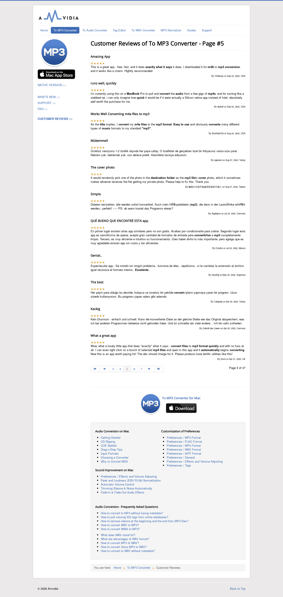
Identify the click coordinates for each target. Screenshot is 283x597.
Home (44, 30)
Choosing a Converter (114, 457)
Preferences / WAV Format (184, 449)
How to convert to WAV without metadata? (128, 551)
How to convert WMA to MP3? (120, 529)
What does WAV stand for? (118, 535)
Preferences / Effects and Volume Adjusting (195, 461)
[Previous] (104, 369)
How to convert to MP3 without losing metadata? (132, 513)
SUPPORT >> (47, 103)
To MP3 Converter (65, 30)
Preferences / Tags (179, 465)
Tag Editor (119, 30)
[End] (159, 369)
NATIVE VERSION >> (52, 85)
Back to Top (237, 588)
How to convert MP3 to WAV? (120, 543)
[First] (95, 369)
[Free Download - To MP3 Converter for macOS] (56, 74)
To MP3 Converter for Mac (181, 398)
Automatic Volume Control (117, 484)
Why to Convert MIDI (114, 461)
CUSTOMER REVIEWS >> (55, 119)
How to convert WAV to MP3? (120, 525)
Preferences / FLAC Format (184, 441)
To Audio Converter (94, 30)
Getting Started (110, 437)
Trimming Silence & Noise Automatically (126, 488)
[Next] (149, 369)
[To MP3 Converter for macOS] (54, 52)
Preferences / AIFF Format (184, 453)
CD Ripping (108, 441)
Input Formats (110, 453)
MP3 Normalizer (171, 30)
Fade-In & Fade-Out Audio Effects (122, 492)
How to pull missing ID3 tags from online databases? (134, 517)
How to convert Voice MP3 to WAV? (124, 547)
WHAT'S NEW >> (49, 97)
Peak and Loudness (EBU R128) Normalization (131, 480)
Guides (191, 30)
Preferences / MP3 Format (184, 437)
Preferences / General (181, 457)
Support (207, 30)
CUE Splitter (109, 445)
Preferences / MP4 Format (184, 445)
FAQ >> (43, 109)
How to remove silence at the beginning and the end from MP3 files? (144, 521)
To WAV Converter (143, 30)
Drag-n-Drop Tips (111, 449)
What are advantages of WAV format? (125, 539)
